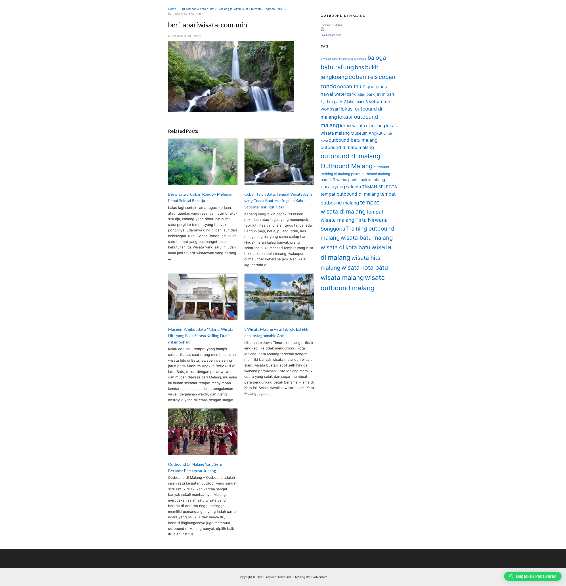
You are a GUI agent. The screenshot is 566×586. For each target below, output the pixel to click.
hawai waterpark (338, 94)
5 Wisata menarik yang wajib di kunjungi (344, 58)
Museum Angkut (366, 133)
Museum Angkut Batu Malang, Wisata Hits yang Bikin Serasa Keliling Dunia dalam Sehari (200, 335)
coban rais (363, 76)
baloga (376, 57)
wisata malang (342, 277)
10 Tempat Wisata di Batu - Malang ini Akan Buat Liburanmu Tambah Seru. (232, 9)
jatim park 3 (357, 101)
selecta (353, 186)
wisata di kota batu (345, 247)
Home (172, 9)
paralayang (333, 186)
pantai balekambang (366, 179)
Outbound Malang (347, 166)
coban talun (351, 86)
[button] (533, 576)
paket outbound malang (370, 174)
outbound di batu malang (347, 147)
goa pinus (377, 86)
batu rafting (337, 67)
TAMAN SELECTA (379, 186)
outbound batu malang (353, 140)
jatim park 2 (334, 101)
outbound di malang (350, 156)
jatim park (366, 94)
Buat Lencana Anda (331, 35)
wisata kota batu (364, 267)
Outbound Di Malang (331, 25)
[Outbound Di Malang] (322, 30)
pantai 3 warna (334, 179)
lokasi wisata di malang (362, 125)
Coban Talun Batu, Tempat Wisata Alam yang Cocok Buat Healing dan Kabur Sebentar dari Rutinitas (278, 200)
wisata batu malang (366, 237)
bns (359, 67)
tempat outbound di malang (350, 194)
